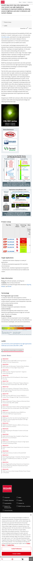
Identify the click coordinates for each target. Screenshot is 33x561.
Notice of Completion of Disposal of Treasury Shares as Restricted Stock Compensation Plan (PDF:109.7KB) (15, 383)
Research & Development (7, 506)
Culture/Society (8, 510)
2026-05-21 (5, 440)
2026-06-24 (5, 399)
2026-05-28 (5, 434)
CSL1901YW (10, 247)
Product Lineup (7, 22)
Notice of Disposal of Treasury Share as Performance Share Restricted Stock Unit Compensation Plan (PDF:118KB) (16, 407)
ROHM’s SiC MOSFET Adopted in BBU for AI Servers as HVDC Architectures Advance (15, 425)
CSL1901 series (5, 37)
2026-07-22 (5, 375)
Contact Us (30, 2)
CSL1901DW (10, 244)
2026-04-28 (5, 469)
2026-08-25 (5, 358)
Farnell (9, 286)
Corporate (7, 497)
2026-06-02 (5, 428)
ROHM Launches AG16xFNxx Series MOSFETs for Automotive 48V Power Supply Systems (14, 413)
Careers (24, 2)
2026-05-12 (5, 455)
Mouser (3, 286)
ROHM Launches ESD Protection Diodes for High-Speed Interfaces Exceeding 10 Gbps (15, 442)
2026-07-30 (5, 370)
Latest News (6, 355)
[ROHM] (3, 2)
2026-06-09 (5, 416)
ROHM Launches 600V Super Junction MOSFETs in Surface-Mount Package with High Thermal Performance (15, 396)
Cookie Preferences (16, 548)
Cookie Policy (10, 545)
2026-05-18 (5, 451)
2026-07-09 (5, 393)
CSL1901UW (10, 242)
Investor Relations (9, 500)
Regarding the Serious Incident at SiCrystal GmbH (14, 452)
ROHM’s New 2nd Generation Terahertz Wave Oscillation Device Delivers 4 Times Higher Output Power (15, 366)
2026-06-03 (5, 423)
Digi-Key (29, 284)
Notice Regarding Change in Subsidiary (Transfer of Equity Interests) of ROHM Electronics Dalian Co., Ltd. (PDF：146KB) (16, 458)
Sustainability (7, 503)
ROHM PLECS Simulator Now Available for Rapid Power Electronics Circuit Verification (15, 436)
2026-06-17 (5, 410)
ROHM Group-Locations (24, 506)
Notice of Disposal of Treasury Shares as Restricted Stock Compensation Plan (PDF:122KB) (16, 401)
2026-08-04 (5, 364)
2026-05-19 (5, 445)
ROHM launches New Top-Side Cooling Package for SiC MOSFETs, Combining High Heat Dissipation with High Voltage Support (15, 419)
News (20, 2)
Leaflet (5, 25)
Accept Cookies (16, 553)
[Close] (31, 515)
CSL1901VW (10, 239)
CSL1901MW (10, 251)
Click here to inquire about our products (13, 350)
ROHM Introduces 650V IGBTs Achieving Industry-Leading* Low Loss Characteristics (14, 361)
